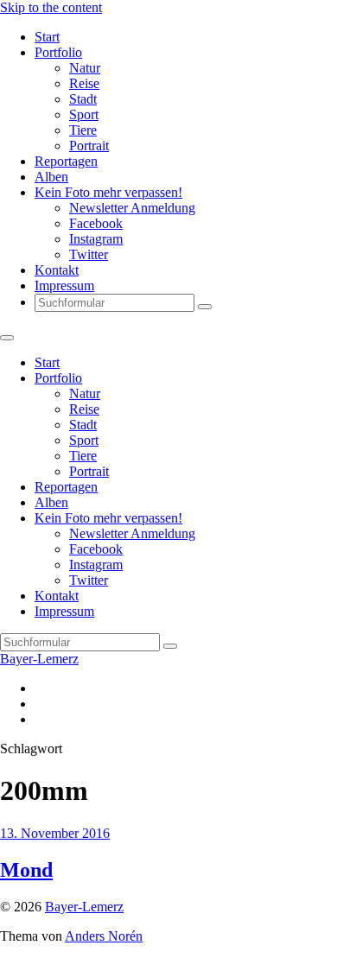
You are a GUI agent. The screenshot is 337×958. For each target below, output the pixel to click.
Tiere (83, 130)
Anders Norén (104, 936)
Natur (84, 67)
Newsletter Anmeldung (132, 207)
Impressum (64, 285)
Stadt (83, 99)
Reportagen (66, 161)
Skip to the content (51, 7)
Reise (84, 83)
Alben (51, 176)
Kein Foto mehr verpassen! (108, 192)
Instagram (96, 239)
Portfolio (58, 52)
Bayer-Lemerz (39, 658)
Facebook (96, 223)
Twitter (88, 254)
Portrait (89, 145)
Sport (84, 114)
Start (47, 36)
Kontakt (57, 270)
